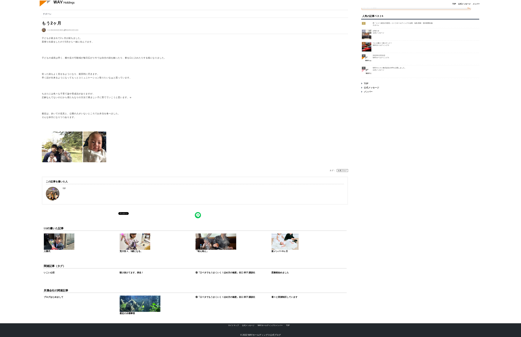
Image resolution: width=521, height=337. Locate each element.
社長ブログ (342, 170)
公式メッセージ (464, 4)
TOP (454, 4)
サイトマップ (233, 325)
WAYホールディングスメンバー (270, 325)
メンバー (476, 4)
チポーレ (47, 14)
